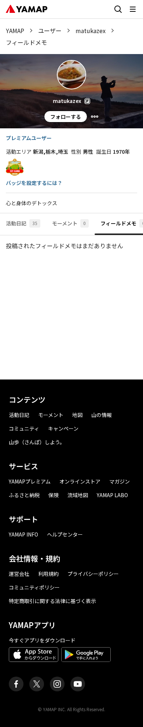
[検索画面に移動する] (118, 9)
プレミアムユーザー (29, 138)
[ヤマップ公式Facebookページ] (16, 684)
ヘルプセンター (65, 534)
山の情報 (101, 414)
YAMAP (15, 30)
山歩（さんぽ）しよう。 (37, 442)
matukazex (91, 30)
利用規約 (48, 573)
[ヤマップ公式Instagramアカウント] (57, 684)
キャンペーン (63, 428)
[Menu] (94, 116)
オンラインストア (79, 481)
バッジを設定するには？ (34, 182)
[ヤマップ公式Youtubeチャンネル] (77, 684)
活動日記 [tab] (21, 223)
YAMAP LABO (112, 495)
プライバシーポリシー (93, 573)
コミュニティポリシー (34, 587)
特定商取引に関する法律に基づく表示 (52, 601)
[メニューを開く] (132, 9)
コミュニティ (24, 428)
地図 (77, 414)
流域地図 (77, 495)
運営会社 (19, 573)
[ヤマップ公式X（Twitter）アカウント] (36, 684)
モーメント (50, 414)
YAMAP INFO (23, 534)
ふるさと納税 (24, 495)
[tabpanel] (71, 307)
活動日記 (19, 414)
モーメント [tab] (69, 223)
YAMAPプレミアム (30, 481)
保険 (53, 495)
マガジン (119, 481)
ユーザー (50, 30)
